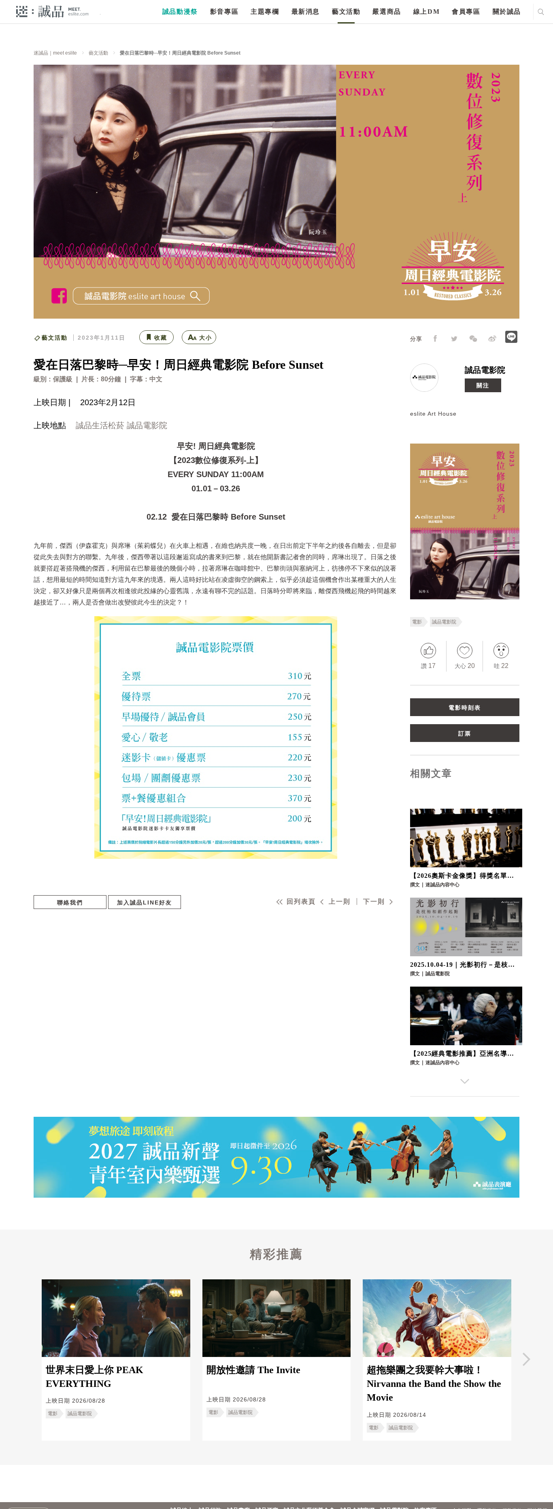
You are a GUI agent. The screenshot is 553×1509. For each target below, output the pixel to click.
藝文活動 (346, 11)
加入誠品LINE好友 (144, 902)
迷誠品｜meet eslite (55, 53)
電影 (417, 622)
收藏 (160, 337)
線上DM (426, 11)
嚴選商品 (386, 11)
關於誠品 (507, 11)
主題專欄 (265, 11)
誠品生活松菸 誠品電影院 (121, 425)
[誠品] (52, 11)
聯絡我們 (70, 902)
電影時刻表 (465, 707)
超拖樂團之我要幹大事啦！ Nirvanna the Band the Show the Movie (434, 1384)
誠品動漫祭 (180, 11)
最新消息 (305, 11)
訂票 (464, 733)
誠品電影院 (485, 370)
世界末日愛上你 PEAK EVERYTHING (94, 1377)
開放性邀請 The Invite (253, 1370)
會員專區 (466, 11)
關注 (482, 385)
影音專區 (224, 11)
